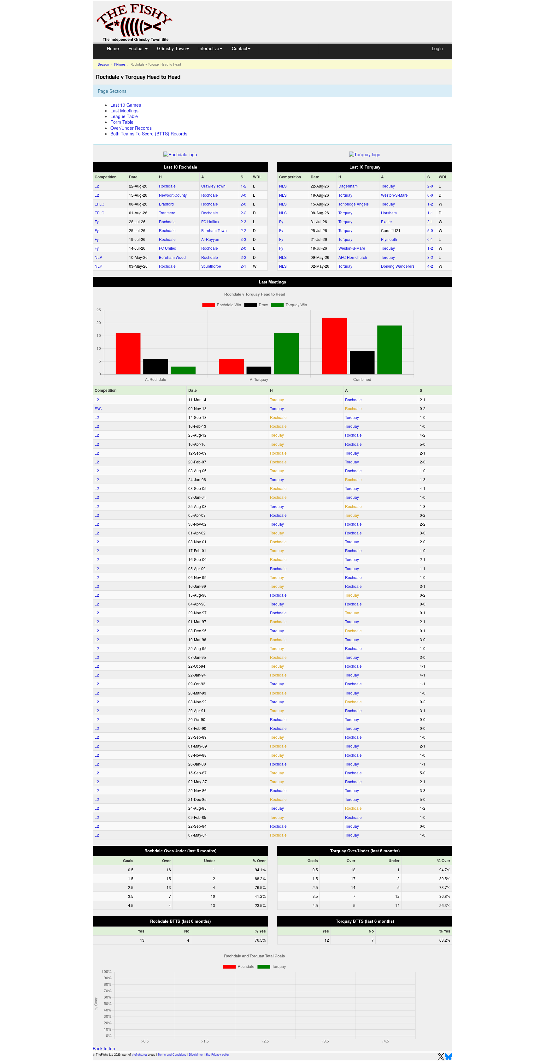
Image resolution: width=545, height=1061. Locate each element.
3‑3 (243, 239)
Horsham (389, 212)
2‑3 (243, 221)
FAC (98, 408)
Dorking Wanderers (397, 266)
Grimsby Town (171, 48)
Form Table (121, 122)
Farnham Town (214, 230)
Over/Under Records (131, 128)
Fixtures (120, 64)
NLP (98, 257)
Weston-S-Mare (394, 195)
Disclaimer (196, 1054)
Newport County (173, 195)
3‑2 (430, 257)
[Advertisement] (318, 15)
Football (136, 48)
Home (113, 48)
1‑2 (243, 185)
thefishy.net (139, 1054)
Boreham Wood (172, 257)
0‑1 (430, 239)
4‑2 (430, 266)
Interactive (208, 48)
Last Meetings (124, 110)
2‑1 (243, 266)
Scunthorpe (211, 266)
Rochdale (167, 185)
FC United (167, 248)
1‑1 (430, 212)
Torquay (388, 185)
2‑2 (243, 212)
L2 (97, 185)
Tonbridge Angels (353, 203)
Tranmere (167, 212)
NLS (283, 185)
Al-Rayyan (210, 239)
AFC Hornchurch (352, 257)
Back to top (104, 1048)
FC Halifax (210, 221)
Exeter (386, 221)
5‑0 (430, 230)
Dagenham (348, 185)
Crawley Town (213, 185)
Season (103, 64)
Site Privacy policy (217, 1054)
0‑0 (430, 195)
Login (437, 48)
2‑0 (243, 203)
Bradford (166, 203)
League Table (124, 116)
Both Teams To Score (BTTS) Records (148, 133)
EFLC (99, 203)
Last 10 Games (125, 105)
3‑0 (243, 195)
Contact (239, 48)
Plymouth (389, 239)
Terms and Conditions (172, 1054)
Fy (97, 221)
